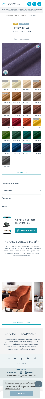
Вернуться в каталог (21, 322)
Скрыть (20, 172)
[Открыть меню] (39, 4)
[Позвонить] (34, 4)
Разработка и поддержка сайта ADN (21, 376)
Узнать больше (28, 230)
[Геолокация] (29, 4)
